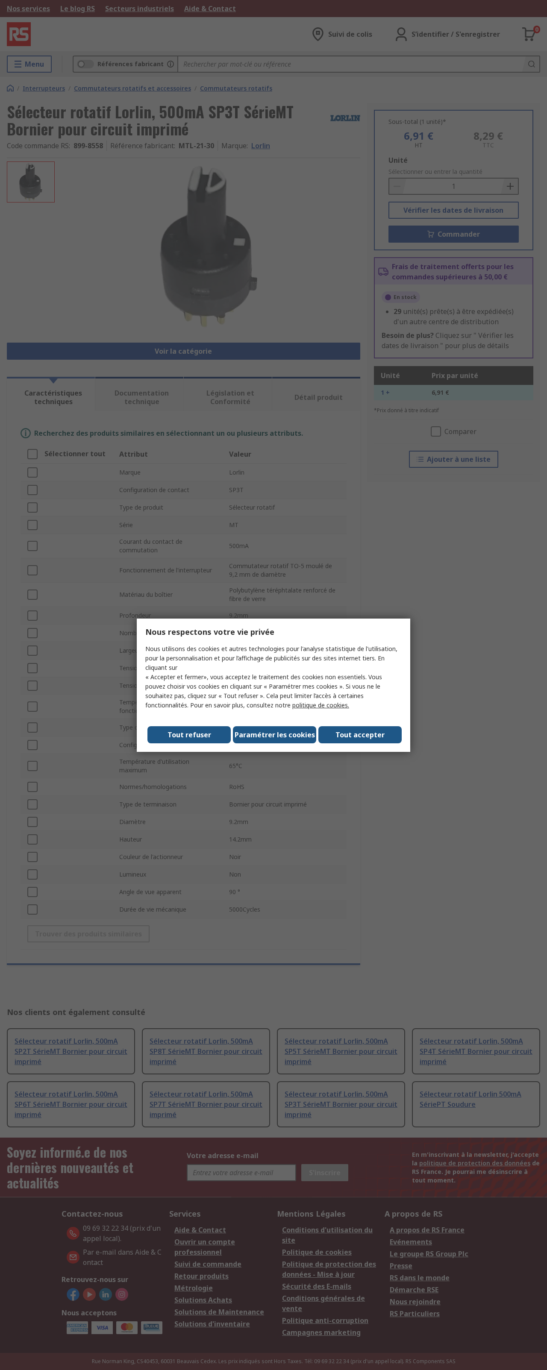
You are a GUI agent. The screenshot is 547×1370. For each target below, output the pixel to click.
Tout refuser (189, 734)
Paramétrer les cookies (275, 734)
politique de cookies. (320, 705)
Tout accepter (360, 734)
